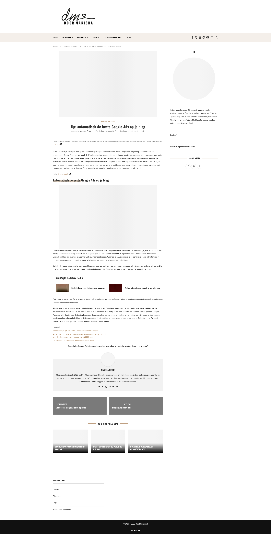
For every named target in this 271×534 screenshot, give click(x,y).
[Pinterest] (204, 37)
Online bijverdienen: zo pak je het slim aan (142, 288)
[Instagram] (200, 37)
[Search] (216, 37)
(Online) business (70, 46)
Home (55, 37)
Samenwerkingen (112, 37)
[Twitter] (195, 37)
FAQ (55, 503)
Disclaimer (57, 496)
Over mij (96, 37)
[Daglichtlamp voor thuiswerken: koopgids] (62, 288)
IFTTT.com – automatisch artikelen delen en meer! (73, 341)
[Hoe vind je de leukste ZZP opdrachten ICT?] (145, 441)
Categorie (66, 37)
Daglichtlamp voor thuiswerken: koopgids (88, 288)
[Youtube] (207, 37)
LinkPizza (56, 144)
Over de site (82, 37)
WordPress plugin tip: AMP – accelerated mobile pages (75, 331)
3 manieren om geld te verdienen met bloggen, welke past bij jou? (79, 334)
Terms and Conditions (62, 510)
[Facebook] (192, 37)
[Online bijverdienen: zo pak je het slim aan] (115, 288)
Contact (129, 37)
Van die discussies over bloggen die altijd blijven (72, 337)
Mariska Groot (85, 131)
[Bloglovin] (212, 37)
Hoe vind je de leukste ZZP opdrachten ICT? (141, 448)
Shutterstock (63, 174)
